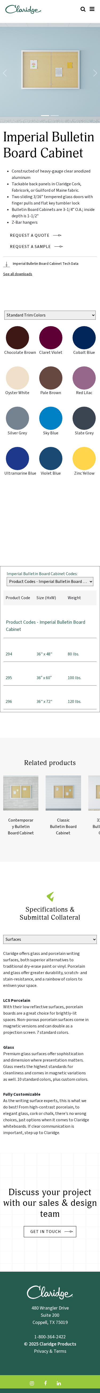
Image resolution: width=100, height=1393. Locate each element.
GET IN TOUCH (45, 1232)
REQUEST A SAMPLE (30, 247)
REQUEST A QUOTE (30, 235)
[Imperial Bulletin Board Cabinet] (45, 116)
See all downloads (17, 274)
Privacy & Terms (50, 1351)
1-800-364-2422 (50, 1337)
